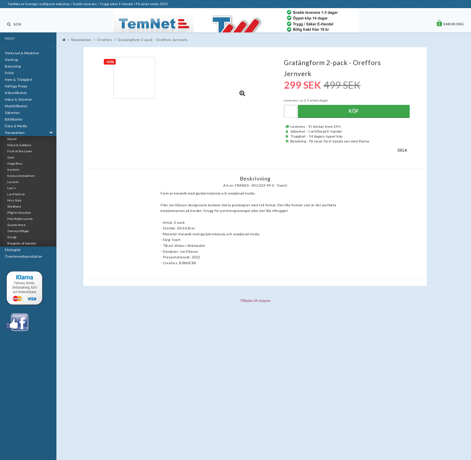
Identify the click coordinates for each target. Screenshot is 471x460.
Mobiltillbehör (16, 106)
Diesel (11, 139)
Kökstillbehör (16, 93)
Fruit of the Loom (19, 151)
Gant (10, 157)
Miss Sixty (14, 200)
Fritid (9, 73)
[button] (242, 93)
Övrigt (11, 237)
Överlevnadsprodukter (23, 256)
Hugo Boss (15, 163)
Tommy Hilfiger (18, 231)
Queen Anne (16, 225)
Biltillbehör (14, 119)
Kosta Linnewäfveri (21, 176)
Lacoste (13, 182)
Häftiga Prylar (16, 86)
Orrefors (14, 206)
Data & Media (16, 126)
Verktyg (11, 59)
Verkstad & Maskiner (22, 53)
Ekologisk (13, 250)
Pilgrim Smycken (19, 212)
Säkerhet (12, 113)
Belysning (13, 66)
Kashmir (13, 169)
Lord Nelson (16, 194)
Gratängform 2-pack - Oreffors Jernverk (152, 40)
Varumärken (15, 132)
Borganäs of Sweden (21, 243)
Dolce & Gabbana (19, 145)
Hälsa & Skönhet (18, 99)
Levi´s (11, 188)
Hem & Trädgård (18, 79)
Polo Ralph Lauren (20, 219)
